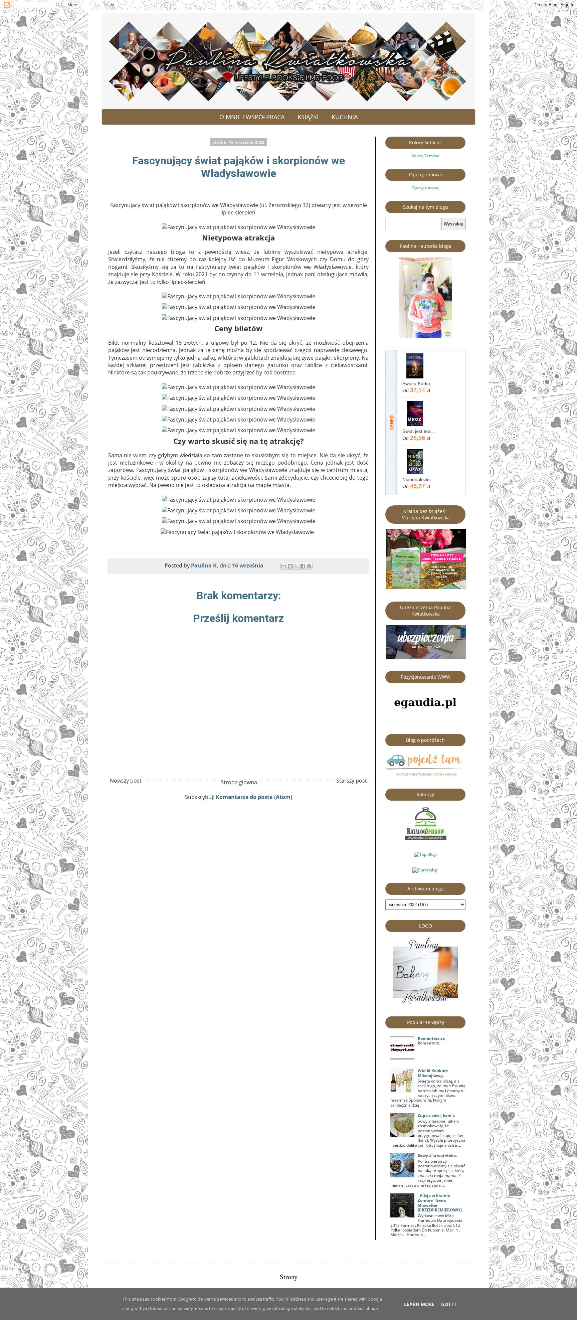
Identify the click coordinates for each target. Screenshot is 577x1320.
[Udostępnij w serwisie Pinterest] (309, 566)
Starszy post (351, 780)
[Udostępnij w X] (296, 566)
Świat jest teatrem (418, 431)
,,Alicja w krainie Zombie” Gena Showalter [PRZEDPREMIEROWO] (440, 1203)
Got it (448, 1304)
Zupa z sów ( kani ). (436, 1115)
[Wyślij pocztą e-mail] (283, 566)
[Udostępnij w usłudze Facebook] (303, 566)
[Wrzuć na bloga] (290, 566)
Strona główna (239, 782)
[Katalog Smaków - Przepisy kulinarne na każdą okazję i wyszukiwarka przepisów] (425, 838)
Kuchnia (345, 117)
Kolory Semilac (425, 156)
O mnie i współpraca (251, 117)
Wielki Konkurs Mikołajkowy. (433, 1073)
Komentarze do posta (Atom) (254, 797)
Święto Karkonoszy (418, 383)
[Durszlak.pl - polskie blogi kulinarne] (425, 870)
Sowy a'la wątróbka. (437, 1155)
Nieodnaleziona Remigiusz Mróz (418, 479)
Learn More (419, 1304)
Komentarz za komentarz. (431, 1040)
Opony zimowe (425, 188)
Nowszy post (126, 780)
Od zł (416, 390)
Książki (308, 117)
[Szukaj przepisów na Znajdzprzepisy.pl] (425, 854)
